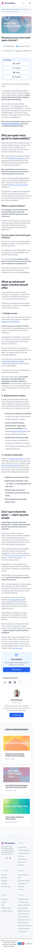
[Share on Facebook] (15, 682)
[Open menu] (30, 3)
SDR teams (4, 877)
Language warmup (23, 853)
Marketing (4, 880)
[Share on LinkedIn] (10, 682)
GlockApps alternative (24, 920)
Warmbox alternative (24, 917)
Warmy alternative (23, 908)
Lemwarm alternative (24, 905)
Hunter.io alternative (23, 928)
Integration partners (7, 911)
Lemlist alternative (23, 902)
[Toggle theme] (23, 3)
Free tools (21, 889)
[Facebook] (10, 858)
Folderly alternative (23, 914)
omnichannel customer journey (15, 555)
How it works (21, 862)
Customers (4, 899)
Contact (3, 902)
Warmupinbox (10, 3)
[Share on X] (5, 682)
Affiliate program (6, 908)
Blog (8, 9)
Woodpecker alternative (24, 925)
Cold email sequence (24, 850)
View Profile (17, 715)
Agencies (4, 874)
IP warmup (21, 856)
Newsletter (21, 886)
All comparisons (22, 931)
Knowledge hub (22, 883)
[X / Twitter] (2, 858)
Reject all (29, 943)
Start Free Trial (16, 669)
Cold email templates (24, 880)
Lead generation (6, 886)
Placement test (22, 859)
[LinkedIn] (6, 858)
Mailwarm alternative (24, 911)
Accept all (21, 943)
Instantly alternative (23, 899)
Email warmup (22, 847)
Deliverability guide (23, 874)
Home (4, 9)
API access (21, 865)
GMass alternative (23, 922)
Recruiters (4, 883)
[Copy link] (20, 682)
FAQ (2, 905)
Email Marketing (15, 9)
